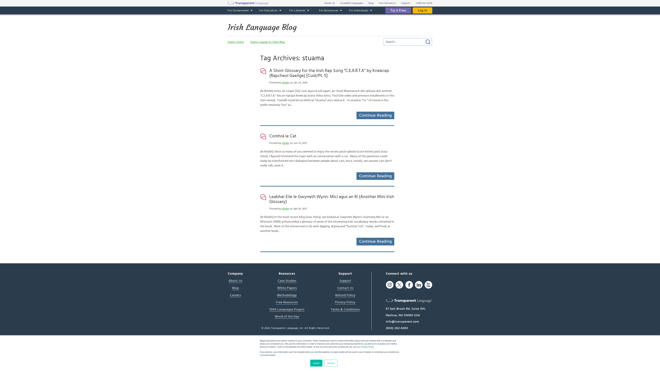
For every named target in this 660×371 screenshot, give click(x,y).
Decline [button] (331, 363)
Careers (235, 295)
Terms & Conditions (345, 309)
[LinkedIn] (419, 285)
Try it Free (398, 10)
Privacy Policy (367, 346)
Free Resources (287, 302)
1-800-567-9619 (424, 3)
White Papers (287, 288)
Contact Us (345, 288)
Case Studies (287, 280)
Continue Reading (375, 115)
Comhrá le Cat (282, 136)
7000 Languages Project (287, 309)
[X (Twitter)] (399, 285)
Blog (235, 288)
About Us (235, 280)
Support (345, 280)
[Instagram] (390, 285)
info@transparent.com (402, 321)
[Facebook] (409, 285)
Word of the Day (287, 316)
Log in (422, 10)
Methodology (287, 295)
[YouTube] (428, 285)
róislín (285, 82)
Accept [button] (316, 363)
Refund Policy (345, 295)
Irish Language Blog (262, 27)
